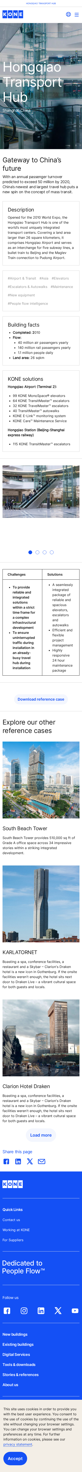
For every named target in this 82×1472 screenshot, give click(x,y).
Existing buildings (18, 1344)
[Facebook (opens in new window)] (7, 1309)
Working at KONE (16, 1230)
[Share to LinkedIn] (18, 1160)
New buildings (15, 1334)
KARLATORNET (20, 952)
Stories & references (21, 1374)
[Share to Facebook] (6, 1160)
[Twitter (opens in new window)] (58, 1309)
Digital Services (16, 1354)
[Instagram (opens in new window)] (24, 1309)
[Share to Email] (41, 1160)
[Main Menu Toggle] (76, 14)
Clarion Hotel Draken (26, 1086)
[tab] (30, 552)
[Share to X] (30, 1160)
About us (10, 1385)
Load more (41, 1135)
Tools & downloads (19, 1364)
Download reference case (41, 699)
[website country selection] (68, 14)
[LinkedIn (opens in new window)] (41, 1309)
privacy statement (17, 1444)
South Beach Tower (25, 828)
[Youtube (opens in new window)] (75, 1309)
